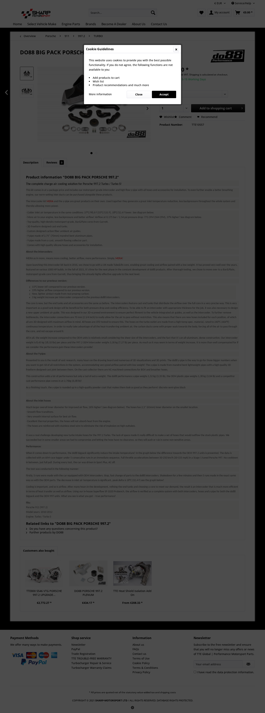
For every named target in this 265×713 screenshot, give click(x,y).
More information (100, 94)
